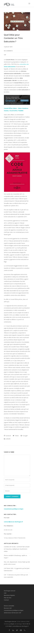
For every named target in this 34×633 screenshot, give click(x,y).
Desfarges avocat (9, 591)
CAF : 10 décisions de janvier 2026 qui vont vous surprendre (16, 576)
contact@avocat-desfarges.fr (13, 522)
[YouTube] (21, 630)
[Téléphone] (24, 630)
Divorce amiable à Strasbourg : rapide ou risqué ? (15, 557)
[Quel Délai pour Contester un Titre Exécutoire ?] (17, 21)
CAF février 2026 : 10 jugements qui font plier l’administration (16, 570)
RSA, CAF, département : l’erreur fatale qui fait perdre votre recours (17, 563)
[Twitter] (17, 630)
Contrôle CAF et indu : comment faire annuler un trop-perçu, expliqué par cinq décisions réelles (16, 549)
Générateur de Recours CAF (12, 613)
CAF (5, 54)
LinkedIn (7, 439)
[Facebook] (9, 630)
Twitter (16, 435)
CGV (5, 593)
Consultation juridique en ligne (13, 509)
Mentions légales (9, 595)
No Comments (8, 51)
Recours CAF (8, 608)
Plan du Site (7, 597)
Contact (6, 600)
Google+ (25, 435)
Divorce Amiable (9, 606)
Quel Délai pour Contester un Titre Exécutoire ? (13, 38)
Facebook (8, 435)
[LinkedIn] (13, 630)
